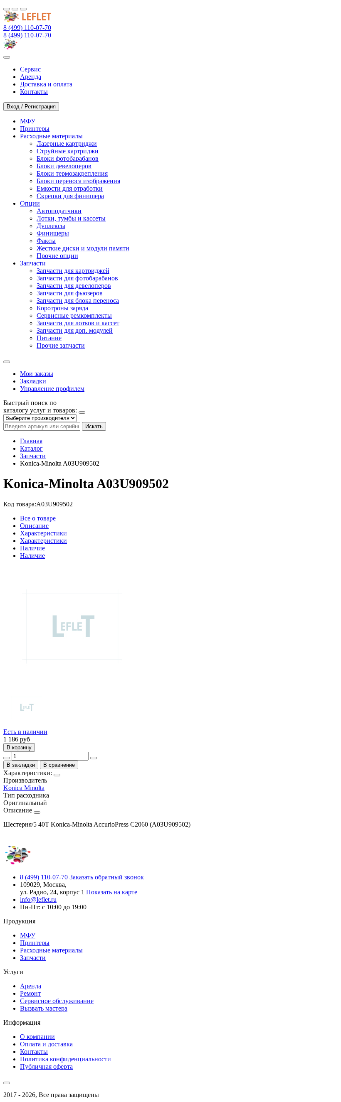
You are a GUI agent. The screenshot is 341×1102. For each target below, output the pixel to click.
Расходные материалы (51, 950)
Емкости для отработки (70, 188)
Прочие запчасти (61, 345)
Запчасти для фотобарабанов (77, 278)
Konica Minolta (23, 787)
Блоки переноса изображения (78, 180)
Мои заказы (36, 373)
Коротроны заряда (62, 308)
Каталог (31, 448)
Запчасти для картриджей (73, 270)
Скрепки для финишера (70, 195)
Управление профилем (52, 388)
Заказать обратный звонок (106, 877)
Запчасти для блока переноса (78, 300)
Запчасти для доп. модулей (75, 330)
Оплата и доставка (46, 1044)
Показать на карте (111, 892)
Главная (31, 440)
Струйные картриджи (68, 151)
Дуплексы (51, 225)
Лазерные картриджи (67, 143)
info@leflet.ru (38, 899)
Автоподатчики (59, 210)
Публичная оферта (46, 1066)
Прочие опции (57, 255)
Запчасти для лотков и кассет (78, 322)
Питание (49, 337)
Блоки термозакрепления (72, 173)
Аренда (30, 985)
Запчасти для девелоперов (74, 285)
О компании (37, 1036)
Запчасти (33, 455)
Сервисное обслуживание (57, 1000)
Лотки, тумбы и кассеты (71, 218)
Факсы (46, 240)
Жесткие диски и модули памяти (83, 248)
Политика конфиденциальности (65, 1059)
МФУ (27, 935)
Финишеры (53, 233)
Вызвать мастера (43, 1008)
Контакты (34, 1051)
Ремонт (30, 993)
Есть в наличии (25, 731)
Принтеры (34, 942)
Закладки (33, 381)
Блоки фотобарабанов (68, 158)
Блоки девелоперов (64, 165)
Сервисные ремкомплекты (74, 315)
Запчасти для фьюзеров (70, 293)
